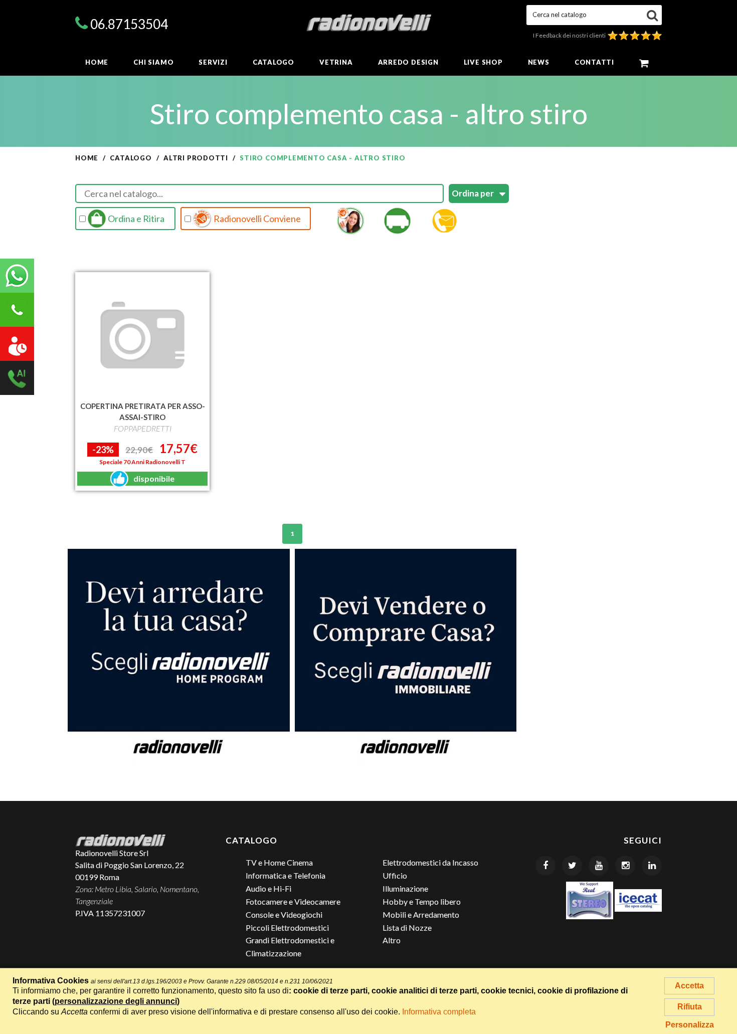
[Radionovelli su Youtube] (599, 866)
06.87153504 (129, 24)
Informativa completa (439, 1011)
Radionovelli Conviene (256, 218)
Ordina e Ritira (135, 218)
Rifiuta (689, 1006)
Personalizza (689, 1024)
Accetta (689, 985)
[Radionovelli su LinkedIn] (652, 866)
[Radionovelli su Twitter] (572, 866)
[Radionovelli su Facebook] (545, 866)
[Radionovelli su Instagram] (625, 866)
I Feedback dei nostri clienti (570, 35)
